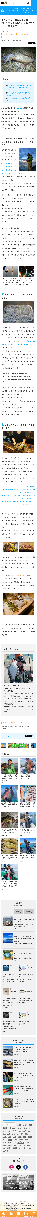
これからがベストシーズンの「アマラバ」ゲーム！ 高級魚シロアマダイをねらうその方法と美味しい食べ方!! (9, 884)
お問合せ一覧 (6, 1205)
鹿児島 (5, 1151)
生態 (16, 726)
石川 (14, 1143)
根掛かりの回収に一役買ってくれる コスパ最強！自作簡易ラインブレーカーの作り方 (24, 1088)
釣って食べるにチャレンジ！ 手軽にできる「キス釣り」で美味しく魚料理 (9, 857)
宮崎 (29, 1131)
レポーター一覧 (25, 1203)
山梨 (17, 1134)
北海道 (12, 1128)
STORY (23, 8)
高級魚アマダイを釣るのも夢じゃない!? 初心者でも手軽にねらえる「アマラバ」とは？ (27, 804)
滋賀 (4, 1143)
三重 (19, 1125)
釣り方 (13, 723)
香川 (20, 1148)
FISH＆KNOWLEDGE (8, 34)
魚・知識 (5, 723)
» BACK (6, 736)
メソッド (3, 728)
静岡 (15, 1148)
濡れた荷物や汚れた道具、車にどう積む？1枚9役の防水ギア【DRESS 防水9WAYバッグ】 (10, 1026)
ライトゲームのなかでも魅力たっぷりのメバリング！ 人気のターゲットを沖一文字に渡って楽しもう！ (9, 777)
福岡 (4, 1145)
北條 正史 (16, 686)
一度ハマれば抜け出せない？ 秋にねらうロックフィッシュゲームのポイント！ (27, 776)
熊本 (9, 1143)
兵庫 (5, 1128)
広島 (14, 1137)
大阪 (14, 1131)
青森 (9, 1148)
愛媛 (24, 1137)
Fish (9, 40)
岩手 (4, 1137)
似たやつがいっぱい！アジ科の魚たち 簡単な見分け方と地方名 (26, 1000)
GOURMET (31, 8)
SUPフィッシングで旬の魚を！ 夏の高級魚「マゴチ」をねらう (28, 857)
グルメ (20, 723)
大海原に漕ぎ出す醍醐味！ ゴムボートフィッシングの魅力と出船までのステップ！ (24, 1049)
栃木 (16, 1139)
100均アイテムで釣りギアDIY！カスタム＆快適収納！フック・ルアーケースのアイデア (10, 979)
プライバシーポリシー (28, 1205)
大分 (9, 1131)
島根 (9, 1137)
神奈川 (20, 1142)
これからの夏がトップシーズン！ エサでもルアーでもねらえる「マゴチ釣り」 (27, 830)
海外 (26, 1140)
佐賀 (30, 1125)
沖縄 (21, 1140)
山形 (13, 1134)
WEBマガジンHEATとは (10, 1203)
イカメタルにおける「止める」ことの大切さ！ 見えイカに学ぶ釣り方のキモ (24, 1075)
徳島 (19, 1137)
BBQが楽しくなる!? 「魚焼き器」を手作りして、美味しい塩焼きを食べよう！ (24, 1062)
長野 (4, 1148)
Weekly (18, 912)
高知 (25, 1148)
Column (3, 40)
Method (18, 40)
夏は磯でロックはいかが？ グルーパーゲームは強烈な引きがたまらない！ (24, 1101)
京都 (25, 1125)
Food (13, 40)
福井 (27, 1143)
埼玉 (4, 1131)
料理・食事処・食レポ (24, 726)
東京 (10, 1139)
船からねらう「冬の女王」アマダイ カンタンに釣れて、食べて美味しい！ (9, 804)
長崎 (28, 1145)
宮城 (24, 1131)
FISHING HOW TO (23, 34)
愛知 (30, 1137)
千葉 (20, 1128)
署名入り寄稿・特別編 (7, 726)
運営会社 (16, 1205)
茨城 (23, 1145)
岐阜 (22, 1134)
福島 (10, 1145)
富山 (4, 1134)
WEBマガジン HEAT (12, 8)
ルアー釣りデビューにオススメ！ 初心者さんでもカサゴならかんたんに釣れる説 (9, 830)
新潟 (4, 1140)
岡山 (26, 1134)
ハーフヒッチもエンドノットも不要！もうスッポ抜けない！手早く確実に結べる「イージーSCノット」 (10, 1002)
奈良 (20, 1131)
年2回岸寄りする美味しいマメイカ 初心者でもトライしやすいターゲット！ (19, 88)
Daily (8, 912)
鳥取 (30, 1148)
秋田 (14, 1145)
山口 (8, 1134)
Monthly (29, 912)
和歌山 (27, 1128)
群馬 (19, 1145)
